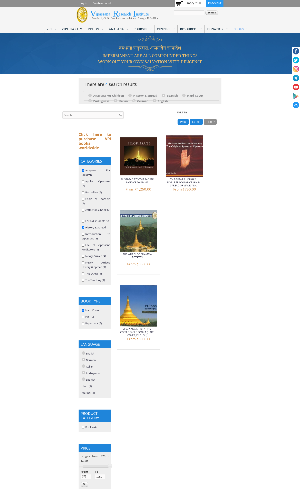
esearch (125, 14)
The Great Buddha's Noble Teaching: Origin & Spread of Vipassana (183, 182)
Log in (83, 3)
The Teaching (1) (95, 280)
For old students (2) (97, 221)
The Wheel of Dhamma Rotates (137, 256)
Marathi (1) (88, 392)
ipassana (103, 14)
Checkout (214, 3)
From (84, 472)
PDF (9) (89, 317)
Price (183, 121)
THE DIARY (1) (93, 273)
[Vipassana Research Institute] (82, 20)
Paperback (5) (93, 323)
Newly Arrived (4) (95, 256)
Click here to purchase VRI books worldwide (95, 141)
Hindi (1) (87, 386)
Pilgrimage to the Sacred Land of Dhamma (137, 181)
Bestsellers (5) (93, 192)
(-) (90, 95)
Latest (196, 121)
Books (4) (91, 427)
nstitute (142, 14)
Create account (102, 3)
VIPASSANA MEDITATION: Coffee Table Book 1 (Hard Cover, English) (137, 332)
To (96, 472)
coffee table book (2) (97, 210)
